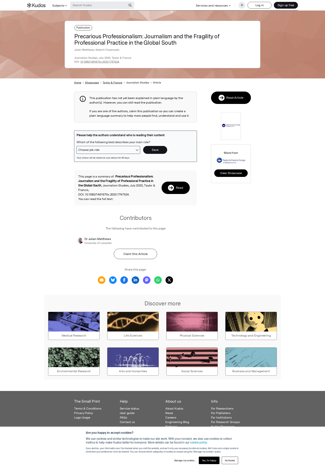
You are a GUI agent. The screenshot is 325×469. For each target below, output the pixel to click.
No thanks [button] (230, 460)
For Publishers (220, 413)
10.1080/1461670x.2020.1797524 (99, 61)
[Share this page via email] (101, 280)
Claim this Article (135, 254)
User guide (127, 413)
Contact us (127, 422)
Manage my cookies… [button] (185, 460)
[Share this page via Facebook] (124, 280)
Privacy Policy (83, 413)
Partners (171, 426)
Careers (170, 417)
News (169, 413)
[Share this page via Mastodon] (146, 280)
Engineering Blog (177, 422)
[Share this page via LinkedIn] (135, 280)
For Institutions (221, 417)
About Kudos (174, 408)
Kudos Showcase (223, 426)
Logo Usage (82, 417)
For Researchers (222, 408)
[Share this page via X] (169, 280)
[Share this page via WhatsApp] (158, 280)
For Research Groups (225, 422)
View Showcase (231, 173)
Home (77, 82)
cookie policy (198, 442)
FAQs (123, 417)
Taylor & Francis (112, 82)
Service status (129, 408)
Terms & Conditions (87, 408)
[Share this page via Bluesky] (113, 280)
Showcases (92, 82)
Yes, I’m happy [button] (209, 460)
